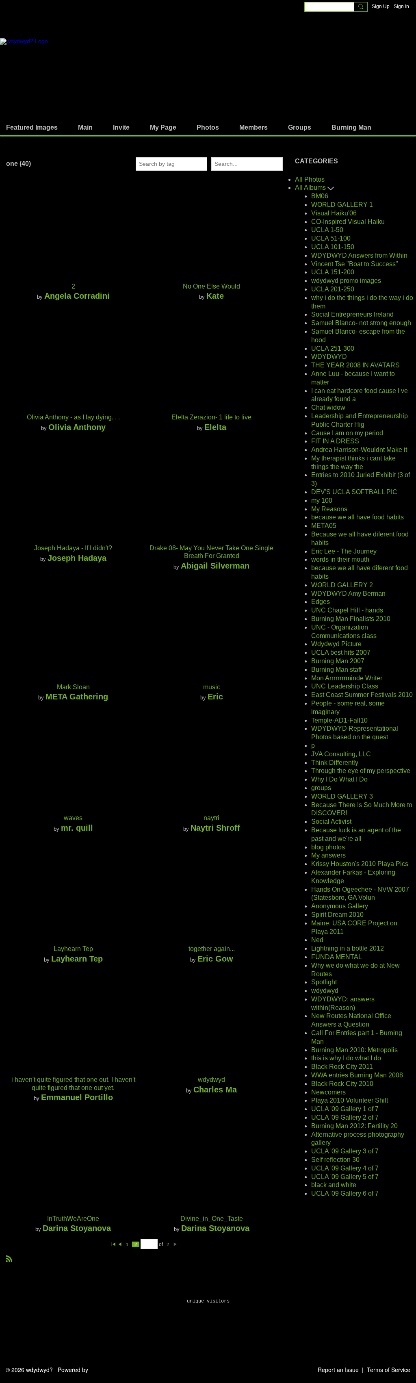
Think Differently (334, 762)
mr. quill (77, 827)
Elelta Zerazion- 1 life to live (211, 417)
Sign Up (381, 6)
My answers (328, 855)
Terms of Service (388, 1370)
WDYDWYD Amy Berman (348, 593)
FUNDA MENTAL (336, 956)
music (211, 687)
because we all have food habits (357, 517)
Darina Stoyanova (77, 1228)
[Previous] (119, 1244)
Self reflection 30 (335, 1159)
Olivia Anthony (77, 427)
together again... (211, 948)
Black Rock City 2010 (342, 1083)
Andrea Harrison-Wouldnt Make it (359, 449)
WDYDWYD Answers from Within (359, 255)
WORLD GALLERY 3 (342, 796)
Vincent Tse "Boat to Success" (354, 264)
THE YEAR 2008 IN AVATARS (355, 365)
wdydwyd (211, 1079)
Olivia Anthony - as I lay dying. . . (73, 417)
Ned (317, 939)
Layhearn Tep (73, 948)
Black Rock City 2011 (342, 1066)
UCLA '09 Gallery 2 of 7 (345, 1117)
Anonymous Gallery (339, 906)
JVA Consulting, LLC (341, 754)
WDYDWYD (329, 356)
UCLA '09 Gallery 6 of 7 (345, 1193)
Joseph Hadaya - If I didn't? (73, 548)
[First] (113, 1244)
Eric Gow (215, 958)
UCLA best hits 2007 (340, 652)
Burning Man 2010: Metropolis (354, 1049)
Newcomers (328, 1092)
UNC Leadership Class (344, 686)
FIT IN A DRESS (335, 441)
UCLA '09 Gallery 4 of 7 (345, 1168)
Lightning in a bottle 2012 (347, 948)
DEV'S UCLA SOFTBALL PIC (354, 492)
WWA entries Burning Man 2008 (357, 1075)
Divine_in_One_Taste (211, 1218)
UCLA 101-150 (332, 246)
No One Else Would (211, 286)
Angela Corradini (77, 295)
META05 (323, 525)
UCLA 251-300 (332, 348)
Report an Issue (338, 1370)
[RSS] (9, 1258)
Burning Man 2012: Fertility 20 (354, 1125)
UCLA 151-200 (332, 272)
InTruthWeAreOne (73, 1218)
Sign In (401, 6)
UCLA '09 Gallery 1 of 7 (345, 1108)
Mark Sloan (73, 687)
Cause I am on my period (347, 433)
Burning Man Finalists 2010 (350, 618)
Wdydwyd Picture (336, 643)
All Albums (311, 187)
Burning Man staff (336, 669)
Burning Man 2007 (337, 661)
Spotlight (324, 982)
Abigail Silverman (215, 565)
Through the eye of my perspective (360, 770)
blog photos (328, 847)
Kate (215, 295)
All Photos (310, 179)
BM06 (319, 196)
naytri (211, 817)
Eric (215, 696)
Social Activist (331, 821)
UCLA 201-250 (332, 289)
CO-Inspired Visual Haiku (348, 221)
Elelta (215, 427)
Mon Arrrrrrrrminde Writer (346, 678)
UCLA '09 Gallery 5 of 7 (345, 1176)
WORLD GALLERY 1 (342, 204)
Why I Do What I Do (339, 779)
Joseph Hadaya (77, 557)
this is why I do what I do (346, 1058)
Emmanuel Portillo (77, 1097)
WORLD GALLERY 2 (342, 585)
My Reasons (329, 509)
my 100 (321, 500)
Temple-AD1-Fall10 (339, 720)
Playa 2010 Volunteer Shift (349, 1100)
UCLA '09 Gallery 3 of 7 (345, 1151)
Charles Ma (215, 1089)
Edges (320, 601)
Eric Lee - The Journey (344, 551)
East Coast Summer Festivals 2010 (362, 694)
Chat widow (328, 407)
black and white (333, 1184)
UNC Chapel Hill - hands (347, 610)
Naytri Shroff (215, 827)
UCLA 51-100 (331, 238)
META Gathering (77, 696)
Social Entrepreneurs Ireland (352, 314)
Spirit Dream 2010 (337, 914)
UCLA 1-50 (327, 229)
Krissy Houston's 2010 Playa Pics (359, 863)
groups (321, 787)
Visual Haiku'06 (334, 213)
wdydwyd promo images (346, 280)
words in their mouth (340, 559)
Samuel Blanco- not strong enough (361, 322)
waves (73, 817)
